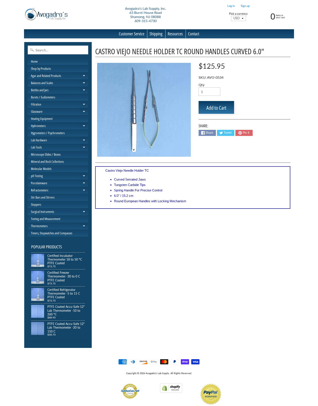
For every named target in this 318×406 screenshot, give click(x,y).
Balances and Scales (59, 83)
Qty (201, 85)
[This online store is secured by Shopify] (171, 390)
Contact (193, 34)
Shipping (155, 34)
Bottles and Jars (59, 91)
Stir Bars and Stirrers (43, 197)
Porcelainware (59, 184)
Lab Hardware (59, 141)
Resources (175, 34)
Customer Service (131, 34)
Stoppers (36, 204)
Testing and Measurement (45, 219)
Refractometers (59, 191)
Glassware (59, 112)
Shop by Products (41, 68)
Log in (231, 6)
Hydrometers (59, 126)
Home (34, 61)
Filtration (59, 105)
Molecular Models (41, 168)
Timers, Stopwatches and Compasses (51, 233)
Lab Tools (59, 148)
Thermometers (59, 227)
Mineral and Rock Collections (47, 161)
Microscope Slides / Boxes (46, 154)
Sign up (245, 6)
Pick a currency (238, 13)
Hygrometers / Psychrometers (48, 133)
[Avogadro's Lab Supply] (46, 14)
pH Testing (59, 176)
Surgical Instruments (59, 212)
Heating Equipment (42, 118)
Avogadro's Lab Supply (157, 373)
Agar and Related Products (59, 76)
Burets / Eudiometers (43, 97)
